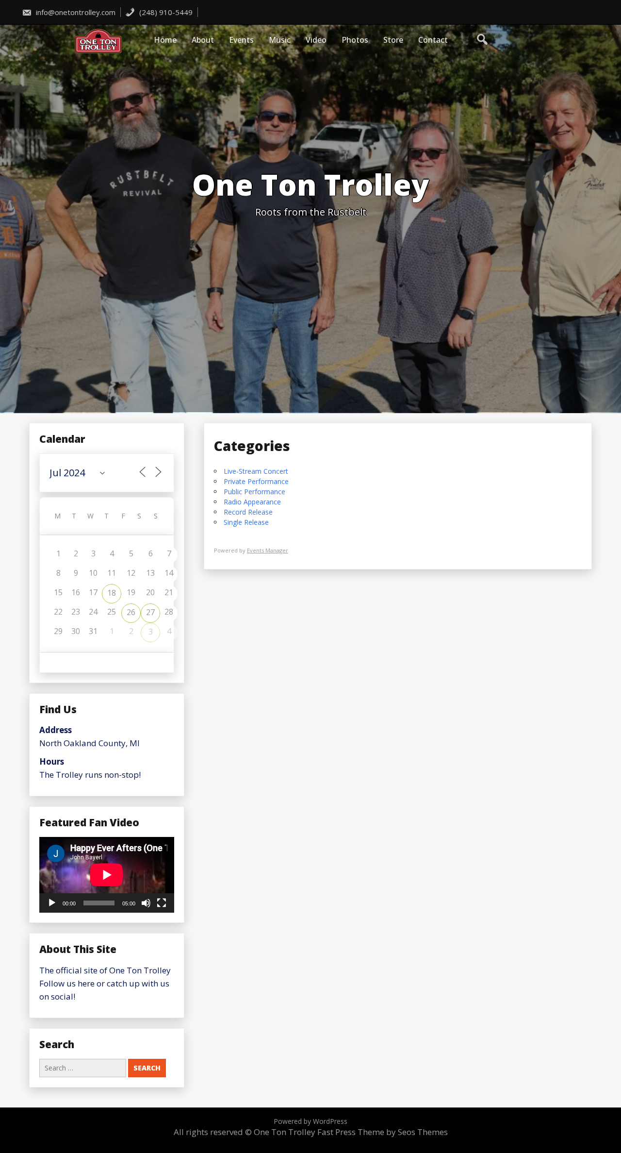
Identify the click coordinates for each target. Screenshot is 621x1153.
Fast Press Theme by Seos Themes (382, 1131)
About (203, 39)
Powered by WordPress (310, 1121)
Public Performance (254, 491)
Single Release (246, 522)
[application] (106, 875)
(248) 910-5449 (165, 12)
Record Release (248, 512)
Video (316, 39)
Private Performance (256, 481)
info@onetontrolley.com (74, 12)
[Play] (52, 903)
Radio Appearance (252, 501)
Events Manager (267, 550)
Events (241, 39)
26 (131, 612)
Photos (355, 39)
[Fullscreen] (161, 903)
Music (280, 39)
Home (165, 39)
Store (393, 39)
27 (150, 612)
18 (111, 592)
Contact (433, 39)
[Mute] (146, 903)
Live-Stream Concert (256, 471)
